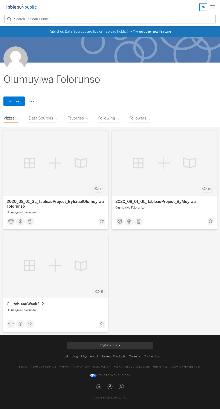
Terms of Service (43, 366)
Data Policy (101, 366)
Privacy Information (75, 366)
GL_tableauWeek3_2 (25, 304)
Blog (75, 356)
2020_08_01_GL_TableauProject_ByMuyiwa (155, 201)
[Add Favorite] (102, 222)
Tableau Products (113, 356)
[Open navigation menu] (213, 7)
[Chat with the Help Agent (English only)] (203, 7)
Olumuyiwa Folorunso (21, 212)
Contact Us (151, 356)
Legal (23, 366)
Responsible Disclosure (132, 366)
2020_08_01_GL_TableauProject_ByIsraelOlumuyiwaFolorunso (55, 204)
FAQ (84, 356)
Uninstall (160, 366)
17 (101, 189)
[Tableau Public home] (21, 7)
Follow (14, 101)
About (94, 356)
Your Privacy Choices (114, 375)
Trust (64, 356)
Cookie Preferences (186, 366)
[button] (98, 386)
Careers (134, 356)
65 (210, 189)
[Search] (9, 19)
